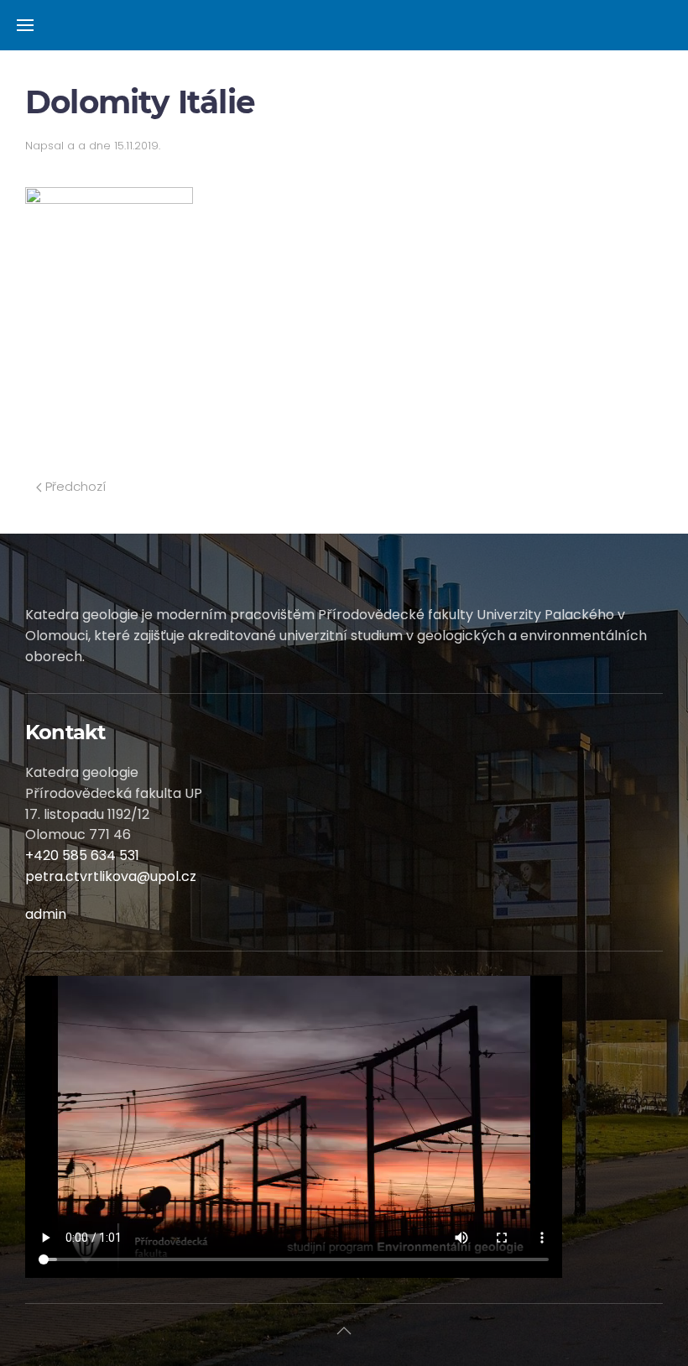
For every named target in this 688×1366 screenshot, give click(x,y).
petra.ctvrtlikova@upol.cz (110, 876)
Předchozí (74, 486)
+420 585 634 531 (82, 855)
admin (45, 914)
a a (76, 146)
